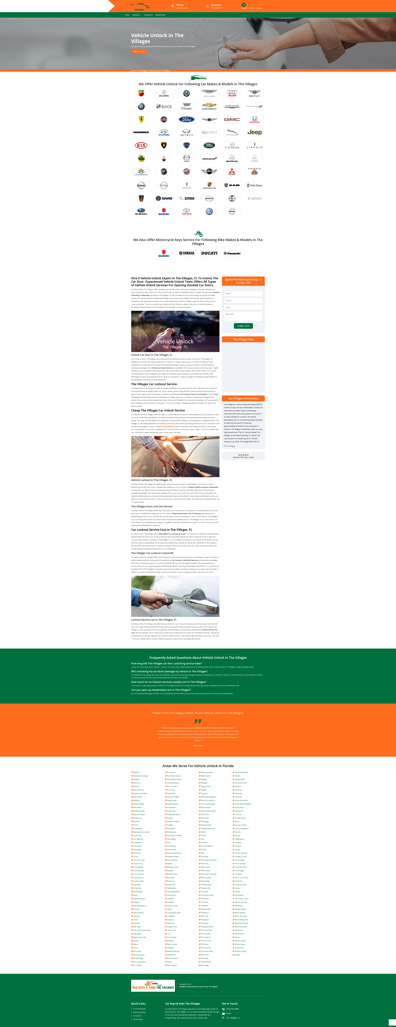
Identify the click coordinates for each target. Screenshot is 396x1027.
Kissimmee (171, 884)
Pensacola (205, 899)
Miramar (204, 783)
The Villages (142, 70)
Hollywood (171, 828)
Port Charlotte (206, 930)
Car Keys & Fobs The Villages (207, 987)
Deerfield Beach (139, 906)
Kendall (170, 870)
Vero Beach (239, 895)
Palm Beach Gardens (209, 860)
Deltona (136, 916)
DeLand (136, 909)
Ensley (135, 941)
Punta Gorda (206, 948)
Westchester (239, 934)
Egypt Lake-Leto (139, 937)
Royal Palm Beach (241, 772)
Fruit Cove (171, 790)
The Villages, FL (233, 1017)
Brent (135, 825)
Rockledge (205, 965)
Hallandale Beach (173, 814)
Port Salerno (206, 937)
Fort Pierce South (173, 776)
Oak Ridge (205, 821)
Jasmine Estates (173, 856)
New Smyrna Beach (208, 797)
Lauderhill (171, 916)
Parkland (204, 891)
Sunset (237, 835)
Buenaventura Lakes (141, 832)
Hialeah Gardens (173, 821)
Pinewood (205, 913)
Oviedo (203, 849)
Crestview (137, 884)
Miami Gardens (207, 772)
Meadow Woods (173, 951)
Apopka (136, 779)
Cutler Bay (137, 888)
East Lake (137, 927)
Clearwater (137, 849)
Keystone (170, 881)
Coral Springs (138, 870)
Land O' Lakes (172, 906)
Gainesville (171, 793)
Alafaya (136, 772)
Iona (169, 842)
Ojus (202, 839)
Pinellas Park (206, 909)
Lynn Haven (171, 937)
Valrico (237, 888)
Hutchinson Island (174, 835)
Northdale (205, 818)
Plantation (205, 920)
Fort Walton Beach (174, 779)
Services (136, 15)
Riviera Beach (206, 962)
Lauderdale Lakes (174, 913)
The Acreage (240, 860)
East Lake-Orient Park (141, 930)
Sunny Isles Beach (242, 828)
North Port (205, 814)
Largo (169, 909)
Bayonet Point (138, 790)
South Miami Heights (243, 804)
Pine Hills (204, 902)
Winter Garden (240, 941)
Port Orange (206, 934)
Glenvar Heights (173, 797)
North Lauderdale (208, 804)
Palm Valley (205, 881)
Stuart (237, 821)
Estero (135, 944)
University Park (241, 884)
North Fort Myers (207, 800)
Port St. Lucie (206, 941)
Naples (203, 790)
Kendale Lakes (172, 867)
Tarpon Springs (241, 853)
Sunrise (238, 832)
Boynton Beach (139, 814)
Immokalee (171, 839)
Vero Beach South (242, 899)
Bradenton (137, 818)
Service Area (160, 15)
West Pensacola (241, 927)
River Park (205, 955)
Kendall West (172, 874)
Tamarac (238, 842)
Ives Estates (171, 846)
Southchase (239, 807)
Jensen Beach (172, 860)
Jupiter (169, 863)
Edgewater (137, 934)
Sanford (238, 786)
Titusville (238, 874)
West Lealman (240, 913)
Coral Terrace (138, 874)
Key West (170, 877)
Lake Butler (171, 888)
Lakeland (170, 899)
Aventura (136, 783)
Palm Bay (204, 856)
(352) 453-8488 (140, 51)
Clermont (136, 853)
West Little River (241, 916)
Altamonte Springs (140, 776)
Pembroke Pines (207, 895)
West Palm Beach (241, 923)
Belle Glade (137, 797)
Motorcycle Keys (139, 1012)
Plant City (204, 916)
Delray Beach (138, 913)
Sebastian (238, 793)
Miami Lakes (206, 776)
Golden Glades (172, 804)
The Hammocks (241, 867)
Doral (135, 920)
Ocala (203, 832)
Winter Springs (240, 951)
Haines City (171, 811)
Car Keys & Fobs (139, 9)
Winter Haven (240, 944)
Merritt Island (172, 958)
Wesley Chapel (240, 909)
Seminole (238, 797)
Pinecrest (204, 906)
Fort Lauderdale (139, 962)
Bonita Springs (139, 811)
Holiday (170, 825)
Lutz (168, 934)
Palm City (204, 863)
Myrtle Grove (206, 786)
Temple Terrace (241, 856)
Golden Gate (172, 800)
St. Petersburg (240, 818)
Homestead (171, 832)
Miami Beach (172, 965)
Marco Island (172, 944)
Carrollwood (138, 839)
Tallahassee (239, 839)
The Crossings (240, 863)
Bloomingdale (138, 804)
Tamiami (238, 846)
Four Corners (172, 786)
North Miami (206, 807)
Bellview (136, 800)
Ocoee (203, 835)
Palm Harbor (206, 870)
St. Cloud (238, 814)
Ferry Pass (137, 951)
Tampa (237, 849)
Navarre (204, 793)
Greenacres (171, 807)
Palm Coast (205, 867)
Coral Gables (138, 867)
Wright (237, 955)
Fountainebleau (173, 783)
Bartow (136, 786)
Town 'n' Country (241, 877)
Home (127, 15)
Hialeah (170, 818)
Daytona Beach (139, 899)
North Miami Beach (208, 811)
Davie (135, 895)
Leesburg (170, 923)
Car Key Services (139, 1009)
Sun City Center (241, 825)
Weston (238, 937)
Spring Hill (239, 811)
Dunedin (136, 923)
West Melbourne (241, 920)
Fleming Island (138, 955)
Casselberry (137, 842)
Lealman (170, 920)
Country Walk (138, 881)
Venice (237, 891)
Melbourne (171, 955)
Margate (170, 948)
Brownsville (137, 828)
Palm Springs (206, 877)
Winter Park (239, 948)
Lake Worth (171, 895)
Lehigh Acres (172, 927)
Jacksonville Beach (174, 853)
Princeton (204, 944)
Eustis (135, 948)
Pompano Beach (207, 927)
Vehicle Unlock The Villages (159, 70)
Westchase (239, 930)
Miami (169, 962)
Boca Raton (137, 807)
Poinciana (204, 923)
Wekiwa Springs (241, 902)
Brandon (136, 821)
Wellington (239, 906)
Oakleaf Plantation (208, 828)
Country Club (138, 877)
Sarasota (238, 790)
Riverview (204, 958)
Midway (204, 779)
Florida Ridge (138, 958)
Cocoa (135, 856)
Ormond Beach (206, 846)
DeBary (136, 902)
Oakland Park (206, 825)
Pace (202, 853)
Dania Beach (138, 891)
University (239, 881)
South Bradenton (241, 800)
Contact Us (148, 15)
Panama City (205, 888)
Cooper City (137, 863)
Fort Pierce (171, 772)
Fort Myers (137, 965)
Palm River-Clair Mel (208, 874)
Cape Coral (137, 835)
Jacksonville (171, 849)
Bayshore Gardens (140, 793)
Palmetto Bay (206, 884)
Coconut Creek (139, 860)
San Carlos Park (241, 783)
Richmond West (207, 951)
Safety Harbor (240, 779)
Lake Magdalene (173, 891)
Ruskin (237, 776)
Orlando (204, 842)
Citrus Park (137, 846)
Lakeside (170, 902)
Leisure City (171, 930)
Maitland (170, 941)
